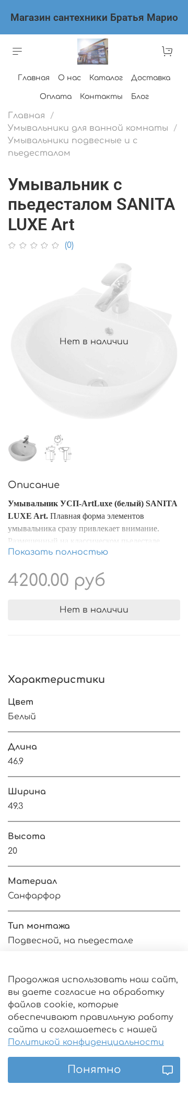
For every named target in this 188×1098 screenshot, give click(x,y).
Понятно (94, 1070)
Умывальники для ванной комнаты (88, 128)
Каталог (106, 78)
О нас (69, 78)
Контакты (101, 97)
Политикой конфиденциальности (86, 1042)
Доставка (150, 78)
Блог (140, 97)
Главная (34, 78)
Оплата (56, 97)
